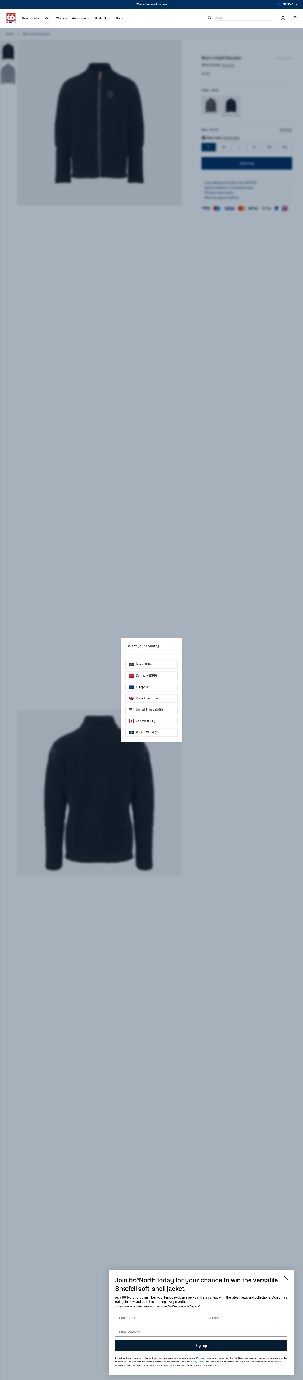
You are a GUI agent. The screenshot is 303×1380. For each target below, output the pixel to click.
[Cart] (293, 18)
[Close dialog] (285, 1277)
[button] (47, 18)
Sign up (201, 1346)
